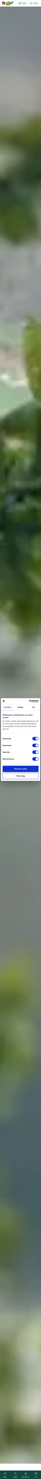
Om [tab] (33, 707)
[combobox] (20, 7)
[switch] (35, 745)
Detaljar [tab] (20, 707)
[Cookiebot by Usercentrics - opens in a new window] (29, 701)
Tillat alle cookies (20, 769)
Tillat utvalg (20, 776)
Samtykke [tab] (7, 707)
